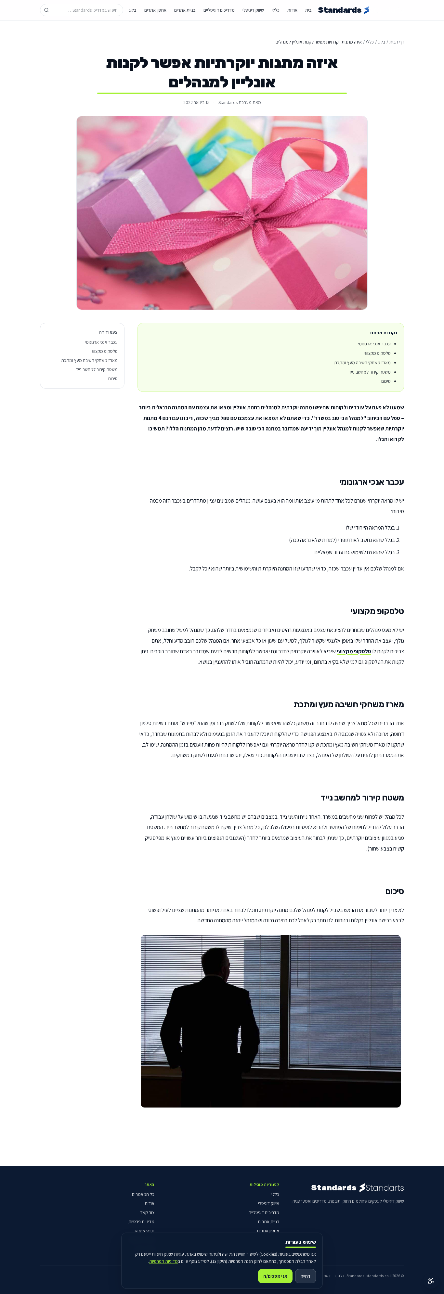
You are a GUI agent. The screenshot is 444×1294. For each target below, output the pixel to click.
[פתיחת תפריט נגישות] (431, 1281)
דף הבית (396, 42)
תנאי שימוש (144, 1231)
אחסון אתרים (155, 10)
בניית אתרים (185, 10)
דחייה (305, 1276)
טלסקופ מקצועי (354, 651)
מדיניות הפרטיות (163, 1261)
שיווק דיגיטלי (253, 10)
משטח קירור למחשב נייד (97, 369)
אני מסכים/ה (275, 1276)
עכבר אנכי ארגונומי (101, 342)
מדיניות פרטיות (141, 1221)
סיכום (113, 378)
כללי (276, 10)
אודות (292, 10)
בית (308, 10)
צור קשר (147, 1212)
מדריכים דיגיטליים (219, 10)
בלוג (133, 10)
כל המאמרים (143, 1194)
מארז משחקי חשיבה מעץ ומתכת (89, 360)
